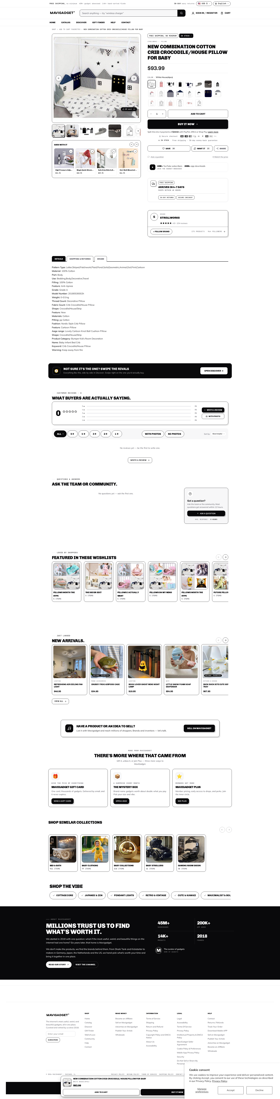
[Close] (180, 493)
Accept (231, 1090)
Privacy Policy (219, 1081)
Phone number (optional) (114, 526)
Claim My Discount (140, 564)
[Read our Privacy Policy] (178, 549)
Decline (259, 1090)
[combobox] (107, 534)
